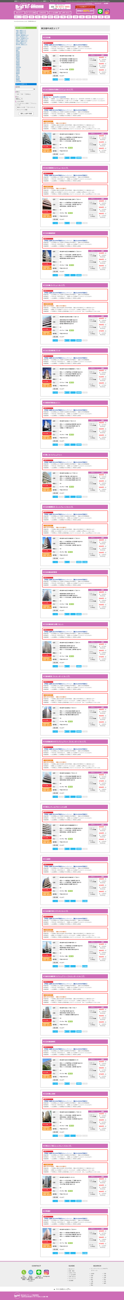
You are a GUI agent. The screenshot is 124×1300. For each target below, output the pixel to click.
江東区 (18, 59)
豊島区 (18, 73)
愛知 (69, 17)
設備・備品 (71, 1270)
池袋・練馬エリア (21, 30)
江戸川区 (18, 81)
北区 (17, 75)
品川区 (18, 61)
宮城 (31, 17)
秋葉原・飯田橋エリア (22, 35)
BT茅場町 (46, 1211)
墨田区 (18, 58)
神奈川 (50, 17)
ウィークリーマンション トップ (20, 21)
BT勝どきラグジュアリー (52, 455)
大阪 (82, 17)
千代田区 (18, 47)
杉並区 (18, 72)
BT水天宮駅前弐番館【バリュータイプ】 (58, 89)
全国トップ (18, 17)
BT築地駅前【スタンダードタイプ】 (56, 676)
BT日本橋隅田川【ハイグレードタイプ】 (58, 507)
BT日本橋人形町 (49, 1094)
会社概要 (106, 3)
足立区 (18, 78)
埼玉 (38, 17)
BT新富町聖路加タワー (51, 402)
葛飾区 (18, 79)
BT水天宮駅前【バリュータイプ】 (56, 168)
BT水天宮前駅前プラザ (51, 350)
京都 (75, 17)
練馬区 (18, 55)
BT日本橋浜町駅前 (50, 572)
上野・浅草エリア (21, 32)
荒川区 (18, 76)
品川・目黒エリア (21, 43)
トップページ (89, 3)
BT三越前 (46, 859)
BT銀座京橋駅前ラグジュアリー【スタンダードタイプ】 (64, 976)
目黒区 (18, 62)
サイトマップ (98, 3)
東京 (44, 17)
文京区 (18, 53)
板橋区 (18, 64)
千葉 (63, 17)
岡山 (94, 17)
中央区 (18, 48)
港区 (17, 50)
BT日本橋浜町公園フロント (53, 624)
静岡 (56, 17)
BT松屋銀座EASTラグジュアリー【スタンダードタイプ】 (64, 741)
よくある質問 (72, 1274)
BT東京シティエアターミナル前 (55, 807)
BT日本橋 (46, 37)
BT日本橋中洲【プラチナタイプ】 (56, 911)
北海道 (25, 17)
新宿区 (18, 52)
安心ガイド (71, 1269)
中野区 (18, 70)
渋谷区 (18, 68)
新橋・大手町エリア (21, 40)
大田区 (18, 65)
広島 (100, 17)
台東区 (18, 56)
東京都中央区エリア (32, 21)
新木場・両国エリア (21, 44)
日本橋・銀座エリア (21, 41)
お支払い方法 (72, 1272)
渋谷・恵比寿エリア (21, 36)
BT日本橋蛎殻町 (49, 233)
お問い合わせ (72, 1276)
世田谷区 (18, 67)
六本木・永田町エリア (22, 38)
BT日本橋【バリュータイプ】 (54, 285)
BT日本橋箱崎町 (49, 1041)
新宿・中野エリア (21, 33)
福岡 (107, 17)
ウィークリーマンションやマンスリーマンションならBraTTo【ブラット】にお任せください (88, 1)
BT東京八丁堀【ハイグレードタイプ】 (57, 1146)
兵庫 (88, 17)
